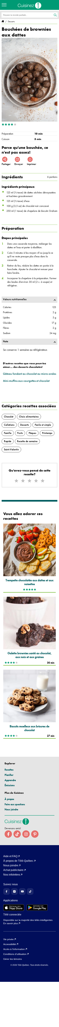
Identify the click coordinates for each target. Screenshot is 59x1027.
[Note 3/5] (29, 481)
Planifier (9, 775)
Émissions (10, 785)
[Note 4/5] (36, 481)
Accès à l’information (14, 949)
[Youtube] (22, 891)
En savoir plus (10, 923)
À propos (9, 799)
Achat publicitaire (13, 870)
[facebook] (8, 834)
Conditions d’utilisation (14, 954)
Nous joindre (11, 809)
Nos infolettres (11, 874)
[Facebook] (6, 891)
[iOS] (13, 907)
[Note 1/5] (16, 481)
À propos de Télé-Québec (18, 861)
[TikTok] (30, 891)
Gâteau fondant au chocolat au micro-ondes (29, 374)
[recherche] (55, 15)
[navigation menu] (5, 5)
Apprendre (10, 780)
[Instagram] (14, 891)
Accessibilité (9, 944)
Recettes (9, 769)
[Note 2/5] (23, 481)
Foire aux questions (15, 804)
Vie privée (8, 939)
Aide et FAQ (10, 856)
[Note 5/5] (43, 481)
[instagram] (26, 834)
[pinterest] (35, 834)
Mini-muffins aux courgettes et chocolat (26, 381)
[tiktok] (17, 834)
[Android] (37, 907)
